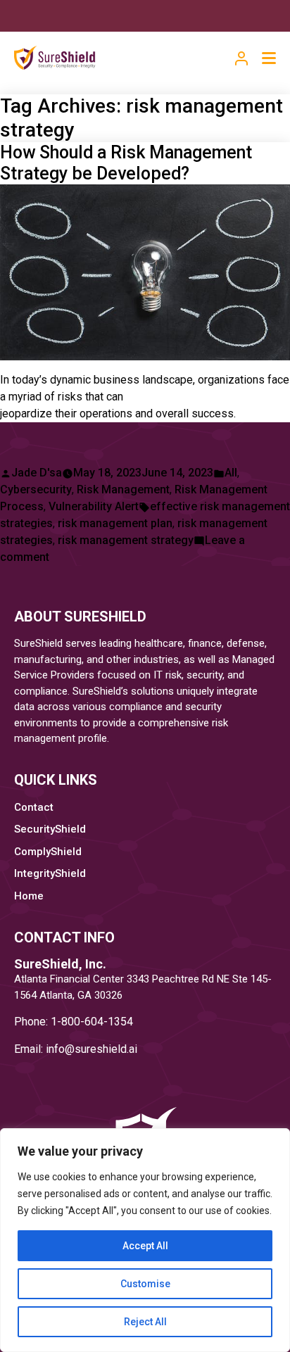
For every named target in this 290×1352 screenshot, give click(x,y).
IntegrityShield (50, 873)
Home (29, 896)
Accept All (145, 1245)
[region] (145, 1240)
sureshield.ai (106, 1049)
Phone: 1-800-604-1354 (73, 1021)
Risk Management (123, 489)
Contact (33, 807)
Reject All (145, 1321)
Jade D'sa (36, 472)
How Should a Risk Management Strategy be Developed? (126, 163)
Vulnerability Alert (94, 506)
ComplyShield (48, 851)
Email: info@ (44, 1049)
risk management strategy (126, 540)
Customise (145, 1283)
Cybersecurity (36, 489)
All (231, 472)
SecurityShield (50, 829)
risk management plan (115, 523)
